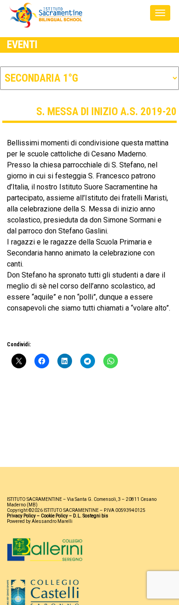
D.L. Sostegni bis (90, 515)
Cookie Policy (54, 515)
